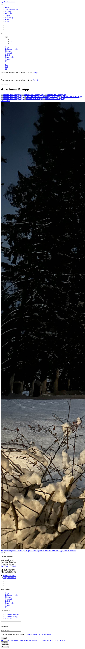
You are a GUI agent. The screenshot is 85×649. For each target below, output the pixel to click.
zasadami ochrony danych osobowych (39, 634)
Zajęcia (7, 16)
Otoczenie (8, 14)
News (7, 22)
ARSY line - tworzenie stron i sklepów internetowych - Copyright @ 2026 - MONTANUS (33, 640)
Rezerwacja (9, 18)
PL (11, 43)
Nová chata (9, 618)
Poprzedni (42, 551)
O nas (7, 8)
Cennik (7, 20)
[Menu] (2, 4)
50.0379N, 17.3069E (8, 566)
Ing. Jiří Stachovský (8, 2)
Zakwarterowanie (11, 10)
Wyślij (4, 638)
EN (11, 41)
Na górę (4, 642)
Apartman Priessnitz (12, 614)
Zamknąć (5, 647)
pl (6, 37)
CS (11, 39)
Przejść (35, 72)
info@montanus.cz (9, 578)
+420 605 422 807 (9, 576)
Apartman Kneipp (11, 616)
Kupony (8, 12)
